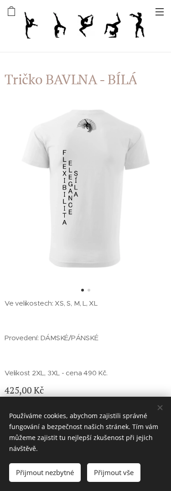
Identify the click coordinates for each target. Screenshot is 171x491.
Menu (159, 11)
